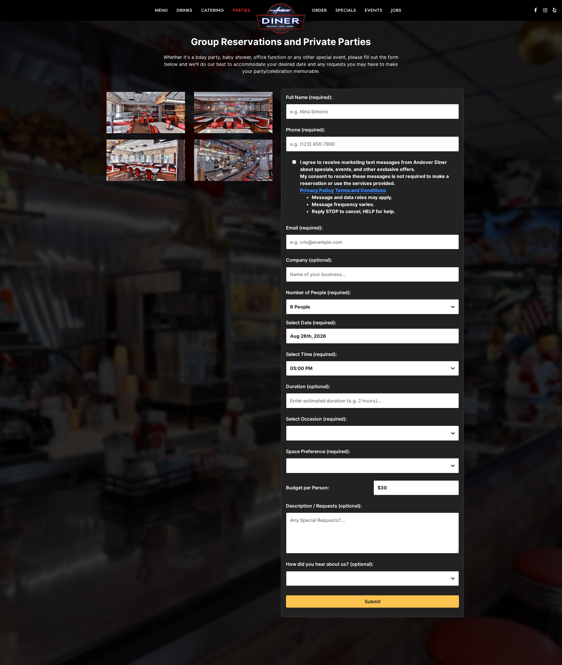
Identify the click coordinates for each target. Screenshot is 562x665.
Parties (241, 10)
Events (373, 10)
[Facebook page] (535, 10)
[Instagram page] (545, 10)
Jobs (396, 10)
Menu (161, 10)
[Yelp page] (554, 10)
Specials (345, 10)
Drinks (184, 10)
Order (319, 10)
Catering (212, 10)
